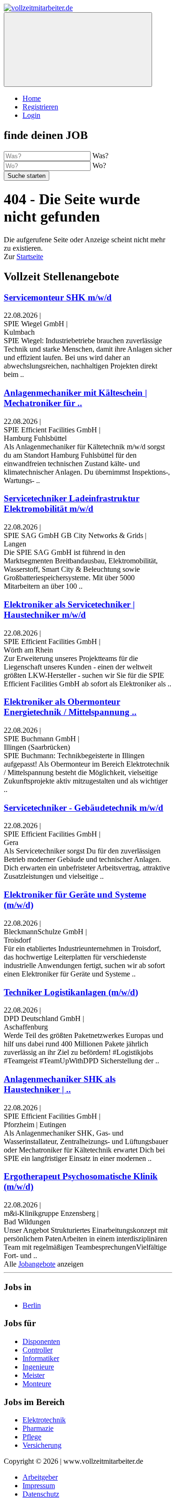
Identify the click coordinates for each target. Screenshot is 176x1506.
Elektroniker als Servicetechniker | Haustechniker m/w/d (69, 609)
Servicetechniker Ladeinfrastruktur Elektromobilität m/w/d (71, 503)
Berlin (32, 1305)
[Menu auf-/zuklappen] (78, 49)
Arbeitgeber (40, 1477)
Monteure (37, 1384)
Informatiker (41, 1358)
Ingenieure (38, 1367)
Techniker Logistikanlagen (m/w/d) (71, 992)
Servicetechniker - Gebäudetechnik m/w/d (83, 808)
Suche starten (27, 175)
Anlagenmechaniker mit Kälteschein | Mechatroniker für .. (75, 398)
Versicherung (42, 1445)
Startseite (29, 257)
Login (31, 115)
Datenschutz (41, 1494)
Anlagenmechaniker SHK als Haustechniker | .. (59, 1084)
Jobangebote (36, 1264)
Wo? (99, 165)
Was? (100, 156)
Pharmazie (38, 1428)
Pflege (32, 1437)
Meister (34, 1375)
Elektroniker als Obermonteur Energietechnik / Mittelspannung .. (70, 707)
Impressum (39, 1486)
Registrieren (40, 107)
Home (32, 98)
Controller (38, 1350)
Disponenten (41, 1341)
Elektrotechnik (44, 1420)
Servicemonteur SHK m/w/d (58, 297)
